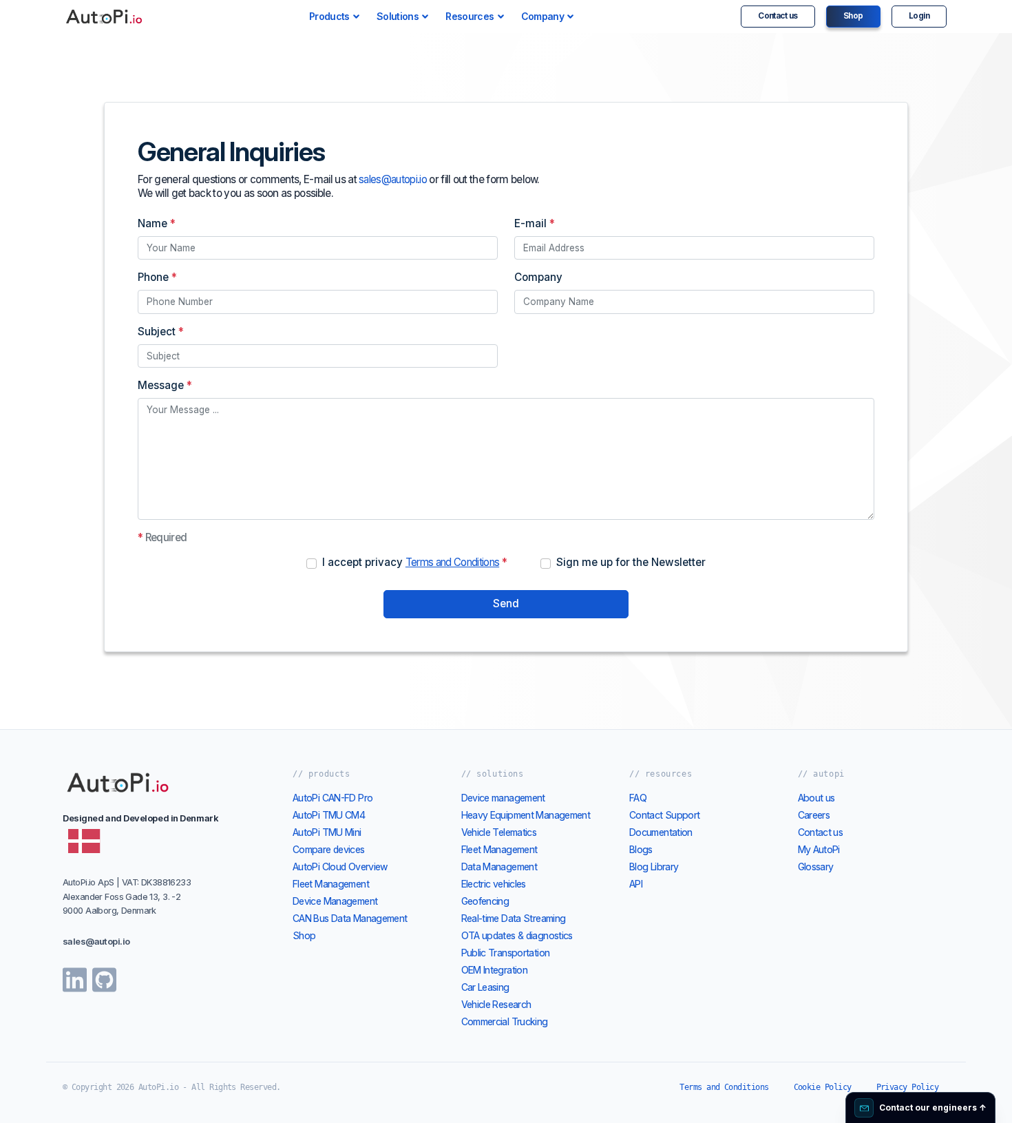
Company (538, 277)
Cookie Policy (823, 1087)
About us (816, 798)
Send (506, 603)
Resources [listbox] (469, 16)
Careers (814, 815)
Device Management (335, 901)
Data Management (499, 866)
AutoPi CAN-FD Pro (332, 798)
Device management (503, 798)
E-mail (534, 223)
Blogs (641, 849)
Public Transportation (505, 952)
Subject (161, 331)
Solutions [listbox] (398, 16)
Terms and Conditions (452, 562)
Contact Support (664, 815)
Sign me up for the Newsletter (631, 562)
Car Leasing (485, 987)
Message (165, 385)
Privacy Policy (907, 1087)
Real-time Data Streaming (513, 918)
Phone (157, 277)
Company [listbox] (543, 16)
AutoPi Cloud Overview (340, 866)
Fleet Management (331, 884)
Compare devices (329, 849)
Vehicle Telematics (499, 832)
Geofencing (485, 901)
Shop (853, 16)
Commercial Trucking (504, 1021)
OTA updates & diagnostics (517, 935)
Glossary (816, 866)
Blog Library (653, 866)
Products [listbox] (329, 16)
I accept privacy (414, 562)
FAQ (637, 798)
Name (157, 223)
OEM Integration (494, 970)
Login (919, 16)
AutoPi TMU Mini (327, 832)
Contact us (778, 16)
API (635, 884)
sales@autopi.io (393, 179)
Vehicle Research (496, 1004)
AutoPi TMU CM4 (329, 815)
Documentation (661, 832)
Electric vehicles (493, 884)
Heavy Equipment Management (526, 815)
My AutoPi (819, 849)
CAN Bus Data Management (350, 918)
